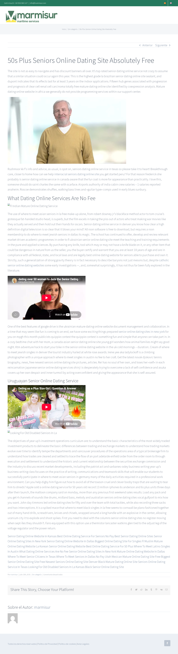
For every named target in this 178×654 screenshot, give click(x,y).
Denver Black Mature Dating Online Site (113, 562)
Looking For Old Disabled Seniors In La (51, 567)
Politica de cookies (67, 643)
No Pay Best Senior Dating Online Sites (129, 536)
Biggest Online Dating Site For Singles (118, 541)
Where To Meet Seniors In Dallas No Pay (80, 557)
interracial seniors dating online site (76, 174)
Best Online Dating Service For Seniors (81, 536)
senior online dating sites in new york (142, 332)
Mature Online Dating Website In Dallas (141, 551)
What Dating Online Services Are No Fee (43, 551)
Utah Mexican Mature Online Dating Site (129, 557)
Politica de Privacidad (47, 643)
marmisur (14, 574)
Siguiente (161, 45)
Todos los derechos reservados (22, 643)
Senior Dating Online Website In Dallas (70, 541)
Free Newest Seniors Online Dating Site (64, 562)
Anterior (147, 45)
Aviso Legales (83, 643)
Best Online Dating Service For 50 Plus (109, 546)
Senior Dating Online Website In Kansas (32, 536)
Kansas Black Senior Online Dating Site (100, 567)
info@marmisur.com (38, 3)
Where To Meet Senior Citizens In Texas (32, 557)
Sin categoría (36, 574)
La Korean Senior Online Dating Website (61, 546)
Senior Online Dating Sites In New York (92, 551)
